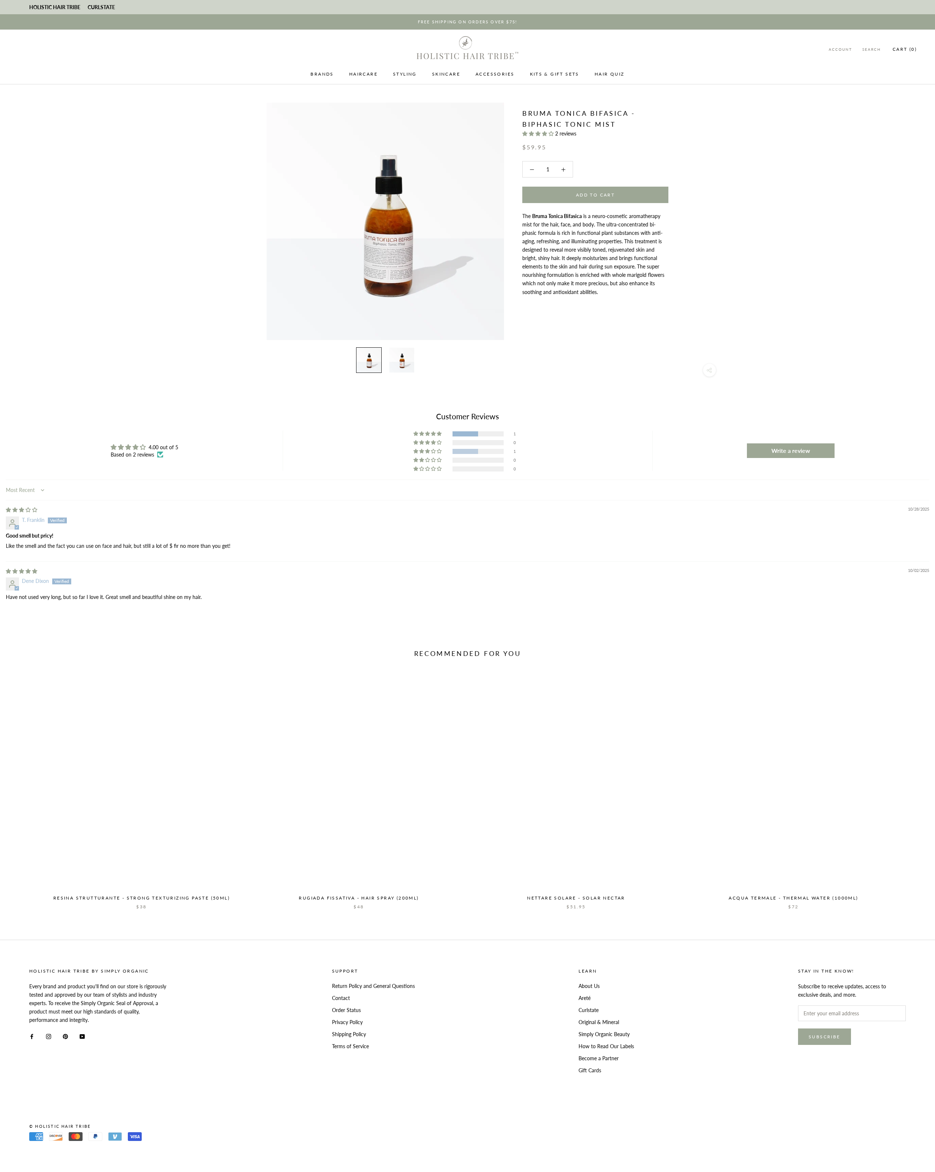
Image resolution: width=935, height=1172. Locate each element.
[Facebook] (31, 1035)
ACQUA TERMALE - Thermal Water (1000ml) (793, 898)
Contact (341, 998)
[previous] (23, 789)
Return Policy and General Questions (373, 986)
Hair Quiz (610, 74)
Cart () (905, 49)
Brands (321, 74)
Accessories (495, 74)
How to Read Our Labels (606, 1046)
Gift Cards (590, 1070)
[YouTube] (82, 1035)
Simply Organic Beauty (604, 1034)
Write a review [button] (790, 450)
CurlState (101, 7)
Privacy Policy (347, 1022)
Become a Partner (599, 1058)
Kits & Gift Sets (554, 74)
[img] (21, 510)
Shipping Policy (349, 1034)
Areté (585, 998)
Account (840, 49)
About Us (589, 986)
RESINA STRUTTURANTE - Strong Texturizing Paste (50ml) (141, 898)
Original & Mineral (599, 1022)
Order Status (346, 1010)
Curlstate (589, 1010)
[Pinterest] (65, 1035)
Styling (405, 74)
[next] (912, 789)
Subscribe (824, 1036)
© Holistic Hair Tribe (60, 1126)
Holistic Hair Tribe (54, 7)
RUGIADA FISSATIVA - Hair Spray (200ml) (359, 898)
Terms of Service (350, 1046)
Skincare (446, 74)
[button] (538, 133)
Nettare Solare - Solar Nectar (576, 898)
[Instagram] (48, 1035)
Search (871, 49)
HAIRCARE (363, 74)
